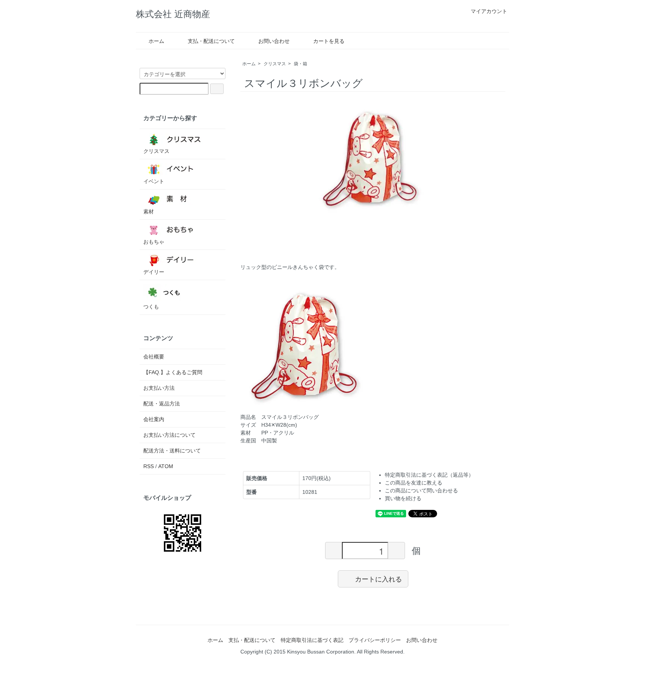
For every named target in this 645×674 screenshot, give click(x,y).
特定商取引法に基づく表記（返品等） (429, 475)
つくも (151, 307)
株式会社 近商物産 (173, 14)
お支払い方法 (159, 388)
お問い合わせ (274, 41)
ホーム (156, 41)
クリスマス (275, 63)
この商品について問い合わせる (421, 490)
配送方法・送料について (172, 451)
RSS (148, 466)
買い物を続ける (403, 498)
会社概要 (153, 357)
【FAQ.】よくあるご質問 (172, 372)
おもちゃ (153, 242)
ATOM (165, 466)
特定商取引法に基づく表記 (312, 640)
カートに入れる (378, 578)
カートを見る (329, 41)
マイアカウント (489, 11)
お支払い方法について (169, 435)
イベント (153, 181)
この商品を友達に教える (413, 483)
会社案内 (153, 419)
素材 (148, 211)
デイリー (153, 272)
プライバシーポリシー (375, 640)
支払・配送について (211, 41)
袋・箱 (300, 63)
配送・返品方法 (161, 404)
